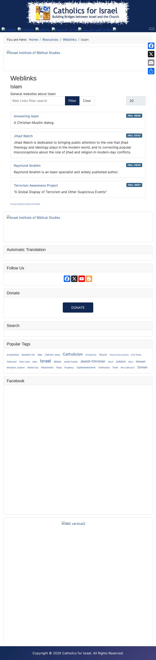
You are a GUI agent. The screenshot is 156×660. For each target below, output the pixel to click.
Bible (40, 354)
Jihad (110, 361)
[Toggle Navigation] (151, 29)
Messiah (140, 361)
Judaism (121, 361)
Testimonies (104, 367)
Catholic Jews (52, 354)
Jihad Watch (23, 136)
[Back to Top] (151, 655)
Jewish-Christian (92, 361)
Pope (59, 367)
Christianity (91, 354)
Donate (78, 307)
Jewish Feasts (71, 361)
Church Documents (119, 354)
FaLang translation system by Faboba (25, 204)
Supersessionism (86, 367)
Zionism (142, 367)
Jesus (57, 361)
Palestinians (47, 367)
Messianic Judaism (16, 367)
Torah (115, 367)
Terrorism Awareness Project (36, 185)
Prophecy (69, 367)
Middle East (32, 367)
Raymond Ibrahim (27, 165)
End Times (136, 354)
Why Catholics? (128, 367)
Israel (45, 360)
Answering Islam (26, 116)
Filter (72, 101)
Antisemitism (13, 354)
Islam (34, 361)
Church (103, 354)
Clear (87, 101)
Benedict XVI (28, 354)
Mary (130, 361)
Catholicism (73, 354)
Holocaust (12, 361)
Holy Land (24, 361)
